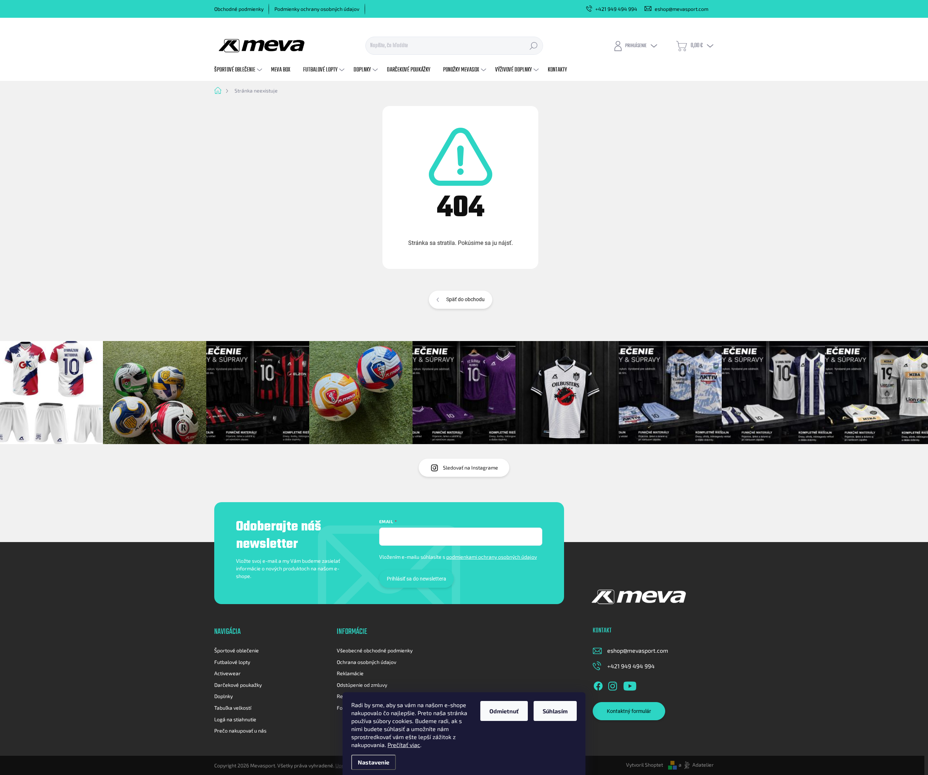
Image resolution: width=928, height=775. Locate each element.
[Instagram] (612, 684)
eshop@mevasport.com (637, 650)
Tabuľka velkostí (232, 708)
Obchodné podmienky (239, 9)
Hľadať (533, 45)
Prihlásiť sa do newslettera (416, 579)
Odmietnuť (504, 711)
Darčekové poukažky (238, 685)
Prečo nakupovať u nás (240, 730)
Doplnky (223, 696)
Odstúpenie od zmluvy (362, 685)
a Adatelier (696, 765)
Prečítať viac (404, 744)
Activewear (227, 673)
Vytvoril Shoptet (644, 765)
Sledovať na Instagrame (470, 467)
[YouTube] (630, 684)
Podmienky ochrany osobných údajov (316, 9)
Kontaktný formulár (629, 711)
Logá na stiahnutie (235, 719)
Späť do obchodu (465, 299)
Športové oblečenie (236, 650)
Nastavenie (373, 762)
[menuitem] (239, 70)
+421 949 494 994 (631, 666)
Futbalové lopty (232, 662)
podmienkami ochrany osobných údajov (491, 557)
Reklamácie (350, 673)
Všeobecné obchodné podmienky (375, 650)
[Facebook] (598, 684)
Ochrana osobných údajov (366, 662)
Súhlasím (555, 711)
